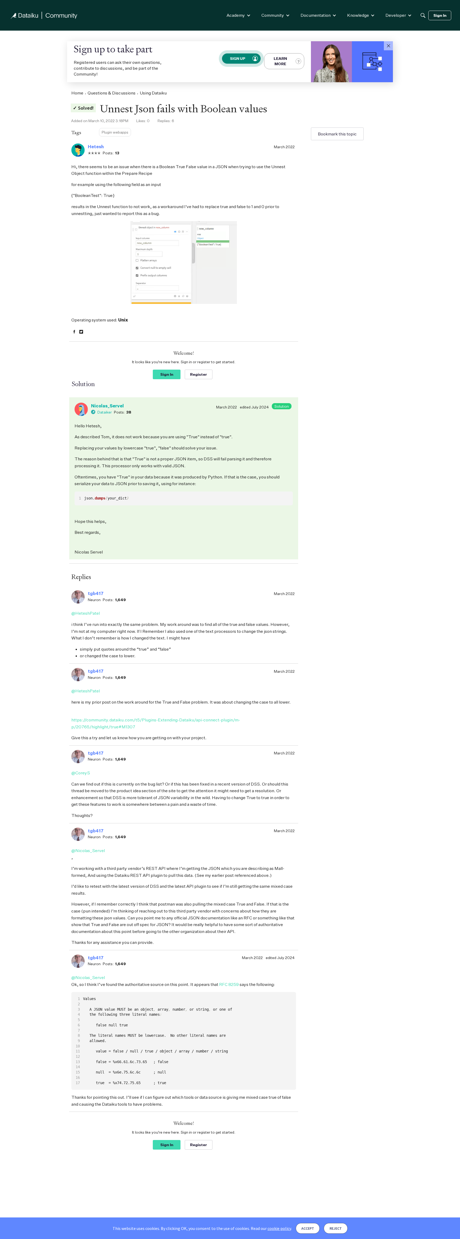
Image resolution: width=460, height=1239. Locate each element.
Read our (271, 1228)
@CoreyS (80, 772)
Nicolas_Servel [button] (107, 405)
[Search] (423, 15)
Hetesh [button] (96, 146)
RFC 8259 (229, 984)
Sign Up (238, 58)
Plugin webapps (115, 132)
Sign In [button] (166, 374)
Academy (236, 15)
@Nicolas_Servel (88, 850)
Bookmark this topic (337, 134)
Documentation (316, 15)
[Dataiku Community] (44, 15)
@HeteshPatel (85, 613)
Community (272, 15)
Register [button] (198, 374)
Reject (336, 1228)
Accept (307, 1228)
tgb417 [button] (96, 593)
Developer (395, 15)
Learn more (280, 61)
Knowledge (358, 15)
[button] (388, 45)
